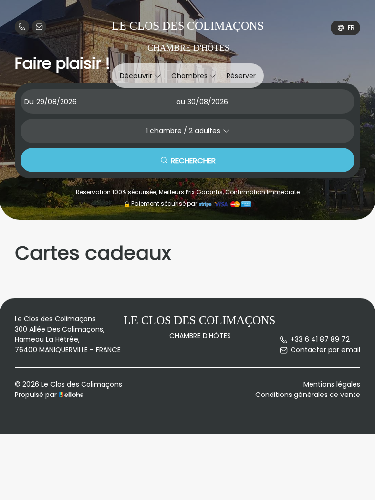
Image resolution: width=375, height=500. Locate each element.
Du (29, 101)
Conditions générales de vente (307, 394)
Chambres (190, 76)
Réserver (241, 76)
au (180, 101)
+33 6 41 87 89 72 (320, 339)
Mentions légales (331, 384)
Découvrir (137, 76)
